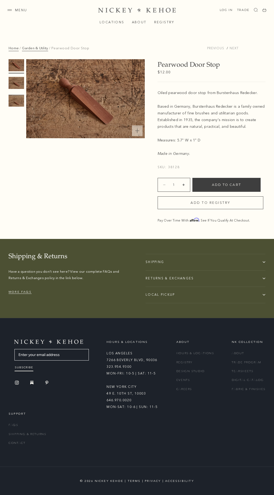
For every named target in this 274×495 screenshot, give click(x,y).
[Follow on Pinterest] (47, 382)
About (139, 22)
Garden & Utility (35, 48)
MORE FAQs (20, 292)
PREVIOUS (215, 48)
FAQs (13, 425)
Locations (112, 22)
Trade (243, 10)
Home (14, 48)
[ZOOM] (137, 130)
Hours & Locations (195, 353)
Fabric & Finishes (248, 389)
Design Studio (190, 371)
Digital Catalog (248, 380)
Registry (164, 22)
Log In (226, 10)
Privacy (153, 481)
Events (183, 380)
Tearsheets (242, 371)
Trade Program (246, 362)
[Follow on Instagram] (17, 382)
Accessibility (179, 481)
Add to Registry (210, 202)
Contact (17, 443)
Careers (184, 389)
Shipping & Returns (27, 434)
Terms (134, 481)
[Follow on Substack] (32, 382)
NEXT (234, 48)
